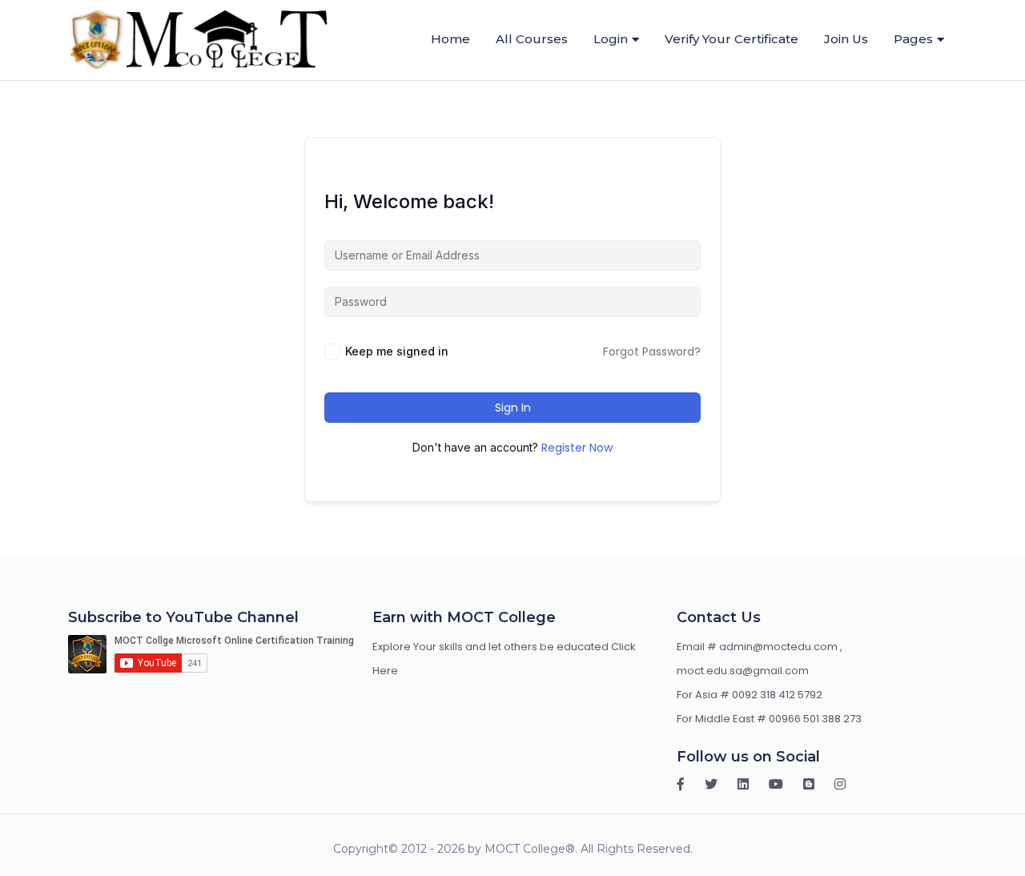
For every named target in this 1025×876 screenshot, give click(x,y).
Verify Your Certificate (731, 38)
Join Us (846, 38)
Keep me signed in (396, 351)
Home (450, 38)
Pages (913, 38)
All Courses (532, 38)
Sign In (513, 408)
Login (610, 38)
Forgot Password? (652, 352)
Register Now (577, 448)
